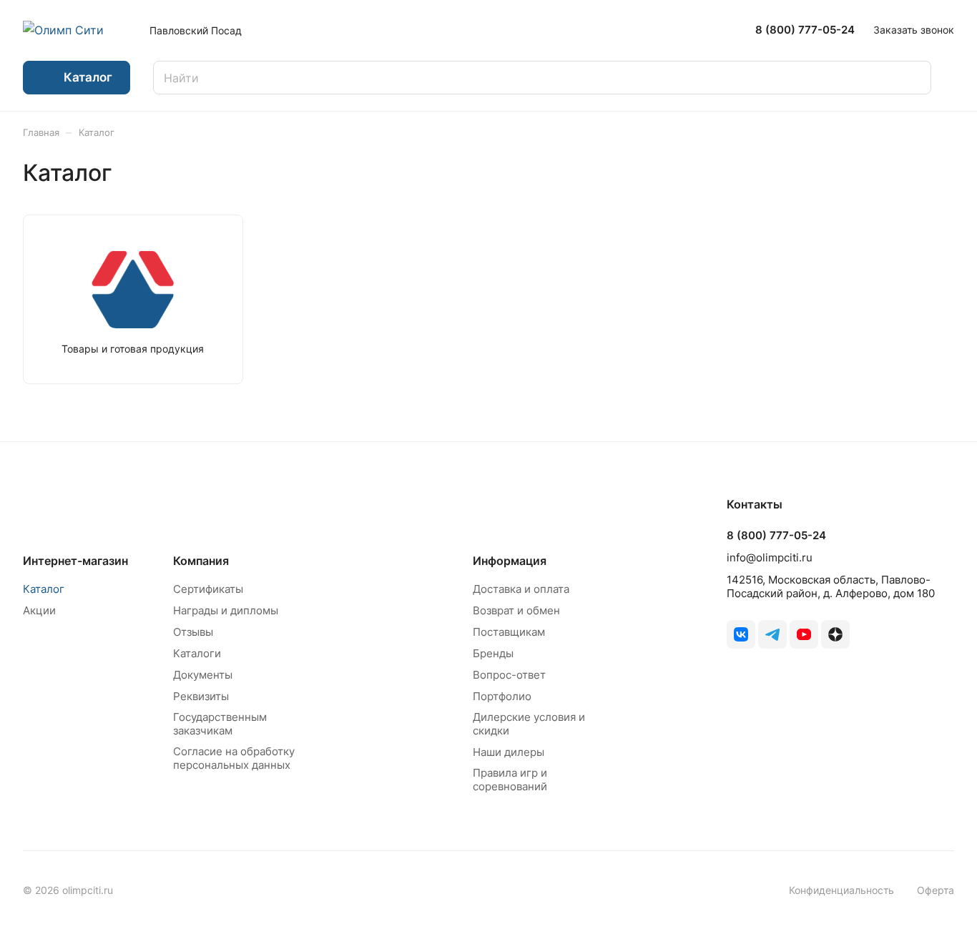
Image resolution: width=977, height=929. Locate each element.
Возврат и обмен (516, 610)
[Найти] (913, 77)
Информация (509, 561)
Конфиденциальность (841, 890)
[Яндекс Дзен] (835, 634)
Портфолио (502, 696)
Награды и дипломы (225, 610)
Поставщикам (509, 632)
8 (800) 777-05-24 (805, 30)
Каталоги (197, 653)
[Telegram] (772, 634)
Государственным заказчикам (220, 723)
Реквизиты (201, 696)
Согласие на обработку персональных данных (234, 758)
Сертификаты (208, 589)
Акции (39, 610)
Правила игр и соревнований (510, 779)
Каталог (43, 589)
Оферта (935, 890)
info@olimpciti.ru (769, 557)
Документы (202, 675)
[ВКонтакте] (741, 634)
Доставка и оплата (521, 589)
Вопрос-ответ (509, 675)
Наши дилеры (508, 752)
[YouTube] (804, 634)
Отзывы (193, 632)
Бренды (493, 653)
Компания (201, 561)
